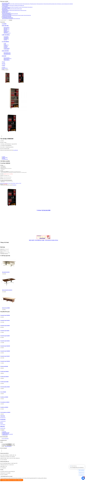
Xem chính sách (15, 150)
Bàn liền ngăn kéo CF (34, 3)
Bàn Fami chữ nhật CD (19, 3)
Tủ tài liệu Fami (8, 7)
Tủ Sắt (5, 7)
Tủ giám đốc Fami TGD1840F (5, 335)
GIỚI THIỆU (4, 431)
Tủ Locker (19, 7)
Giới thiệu (3, 156)
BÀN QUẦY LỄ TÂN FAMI (6, 16)
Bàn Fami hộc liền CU (40, 3)
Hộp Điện (71, 3)
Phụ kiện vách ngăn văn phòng (19, 15)
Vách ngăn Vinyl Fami (11, 15)
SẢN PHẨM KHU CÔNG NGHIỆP (7, 17)
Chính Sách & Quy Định (5, 432)
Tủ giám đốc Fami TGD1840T (5, 325)
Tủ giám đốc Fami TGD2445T (5, 320)
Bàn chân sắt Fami (4, 3)
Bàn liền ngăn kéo (6, 31)
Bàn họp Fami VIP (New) (6, 10)
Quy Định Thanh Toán (5, 433)
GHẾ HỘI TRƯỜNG (5, 11)
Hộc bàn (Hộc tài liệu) (47, 3)
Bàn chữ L (5, 30)
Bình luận (3, 158)
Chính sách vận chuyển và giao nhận (7, 434)
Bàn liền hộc (6, 32)
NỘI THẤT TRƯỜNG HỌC (6, 12)
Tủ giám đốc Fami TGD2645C (5, 340)
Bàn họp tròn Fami (23, 10)
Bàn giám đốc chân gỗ (12, 8)
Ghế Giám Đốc (7, 5)
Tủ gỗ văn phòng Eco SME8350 (5, 412)
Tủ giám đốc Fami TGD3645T (5, 356)
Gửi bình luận (2, 253)
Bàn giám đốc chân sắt (18, 8)
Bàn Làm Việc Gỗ (10, 3)
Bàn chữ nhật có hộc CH (54, 3)
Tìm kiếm (10, 20)
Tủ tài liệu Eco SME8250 (4, 407)
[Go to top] (0, 481)
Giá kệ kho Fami (17, 18)
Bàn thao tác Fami (12, 18)
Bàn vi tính (14, 3)
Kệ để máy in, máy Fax (61, 3)
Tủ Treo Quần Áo (29, 7)
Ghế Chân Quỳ (12, 5)
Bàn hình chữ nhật (6, 29)
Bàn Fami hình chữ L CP (26, 3)
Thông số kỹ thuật (4, 157)
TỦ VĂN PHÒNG (5, 6)
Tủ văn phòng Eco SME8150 (4, 402)
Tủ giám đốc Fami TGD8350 (4, 330)
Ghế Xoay (3, 5)
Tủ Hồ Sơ (12, 7)
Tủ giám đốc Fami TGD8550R (5, 361)
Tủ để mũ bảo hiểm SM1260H (5, 386)
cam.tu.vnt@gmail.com (8, 446)
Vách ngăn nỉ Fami (5, 15)
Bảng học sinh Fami (5, 13)
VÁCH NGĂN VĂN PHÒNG (6, 14)
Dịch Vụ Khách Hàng (5, 438)
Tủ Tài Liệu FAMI (46, 210)
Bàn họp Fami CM (12, 10)
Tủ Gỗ (3, 7)
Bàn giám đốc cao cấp (5, 8)
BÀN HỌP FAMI (4, 9)
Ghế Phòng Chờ (16, 5)
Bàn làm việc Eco (67, 3)
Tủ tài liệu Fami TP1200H (4, 381)
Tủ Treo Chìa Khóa (24, 7)
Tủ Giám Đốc (16, 7)
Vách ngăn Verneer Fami (27, 15)
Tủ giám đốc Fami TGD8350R (5, 315)
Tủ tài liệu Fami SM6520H (4, 376)
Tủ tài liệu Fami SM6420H (4, 371)
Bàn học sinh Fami (11, 13)
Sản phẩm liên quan (5, 159)
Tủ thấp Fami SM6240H (4, 366)
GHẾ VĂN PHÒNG (5, 4)
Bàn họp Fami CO (18, 10)
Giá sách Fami (16, 13)
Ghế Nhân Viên (21, 5)
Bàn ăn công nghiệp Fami (6, 18)
